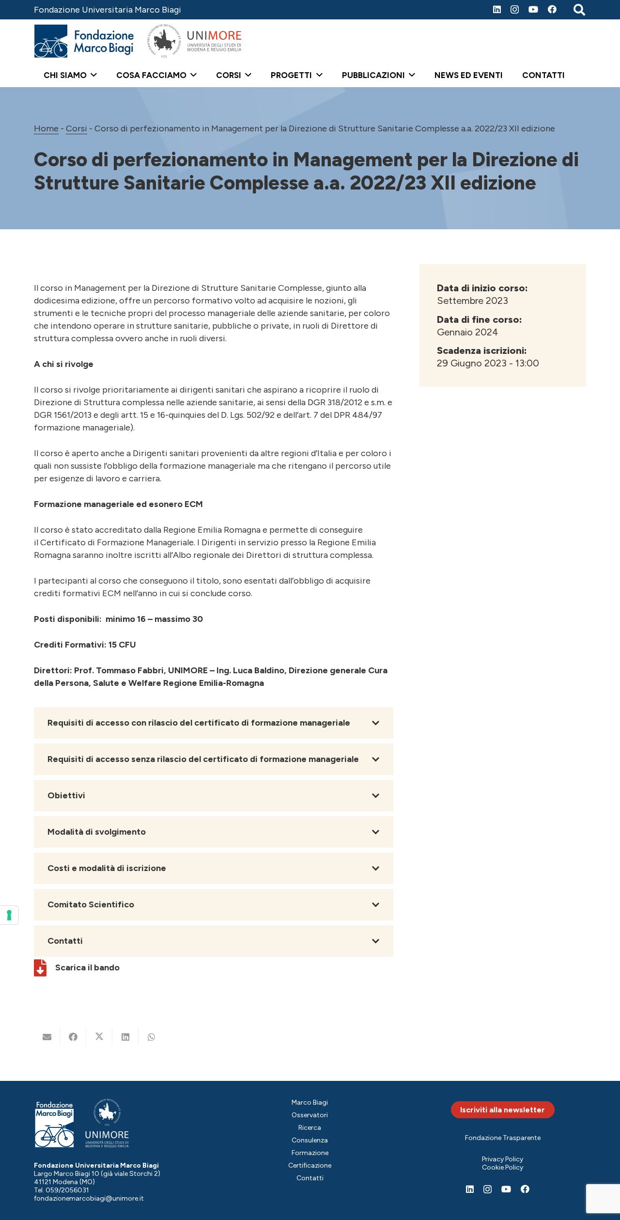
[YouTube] (533, 9)
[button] (92, 75)
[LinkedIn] (497, 9)
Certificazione (309, 1165)
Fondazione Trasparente (503, 1138)
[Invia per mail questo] (47, 1037)
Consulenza (310, 1140)
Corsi (76, 128)
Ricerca (309, 1128)
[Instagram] (515, 10)
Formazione (310, 1153)
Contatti (310, 1178)
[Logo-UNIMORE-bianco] (107, 1123)
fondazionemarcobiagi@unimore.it (89, 1198)
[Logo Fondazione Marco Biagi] (84, 41)
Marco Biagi (310, 1102)
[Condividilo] (73, 1037)
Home (46, 128)
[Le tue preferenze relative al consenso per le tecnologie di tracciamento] (9, 915)
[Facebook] (552, 9)
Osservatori (310, 1115)
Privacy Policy (502, 1159)
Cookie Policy (502, 1167)
